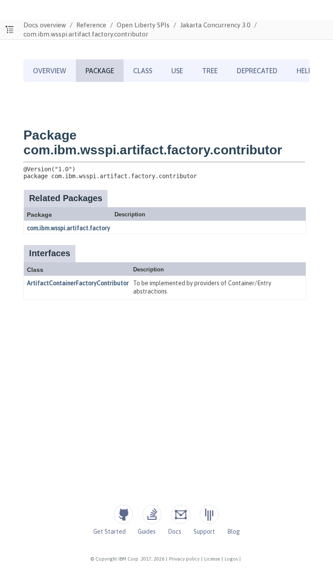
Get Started (109, 531)
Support (204, 531)
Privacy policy (184, 558)
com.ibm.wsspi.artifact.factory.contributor (85, 34)
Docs (174, 531)
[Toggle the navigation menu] (10, 29)
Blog (233, 531)
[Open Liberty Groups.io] (180, 514)
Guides (147, 531)
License (212, 558)
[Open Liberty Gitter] (209, 514)
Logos (231, 558)
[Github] (123, 514)
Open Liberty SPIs (143, 25)
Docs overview (44, 25)
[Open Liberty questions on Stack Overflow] (152, 514)
